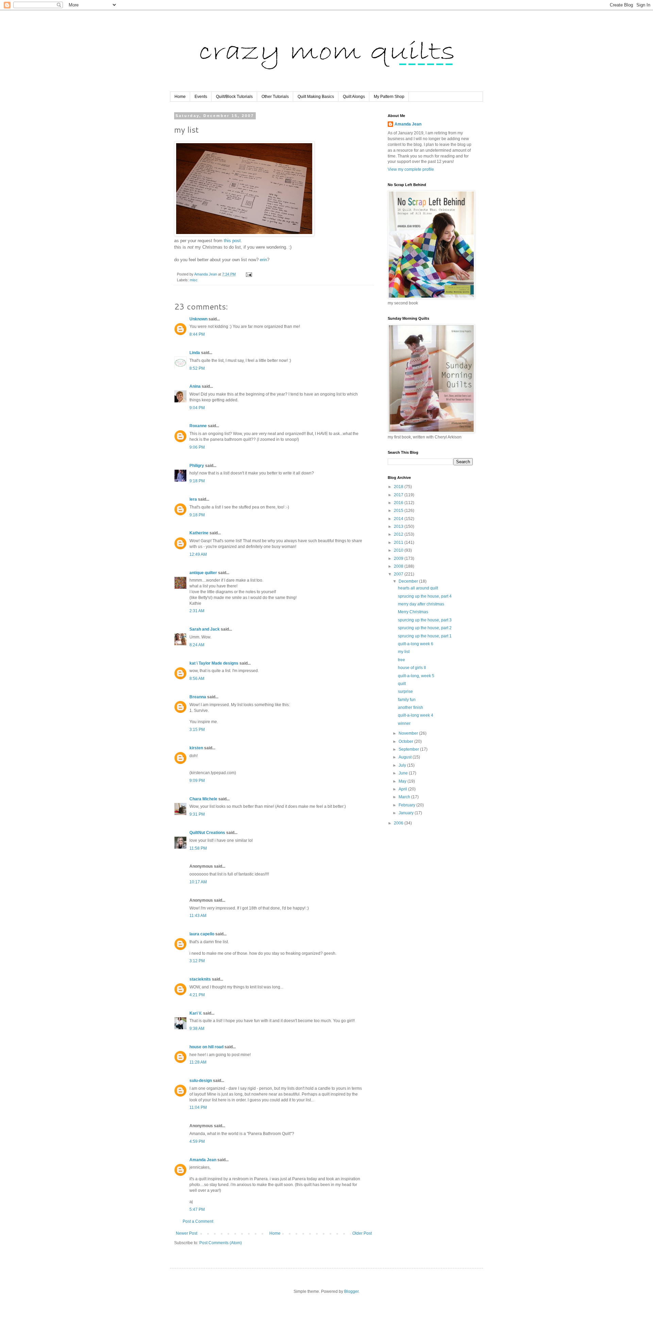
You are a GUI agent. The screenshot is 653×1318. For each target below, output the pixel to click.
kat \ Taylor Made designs (213, 663)
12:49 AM (198, 554)
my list (403, 651)
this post (232, 240)
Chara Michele (203, 799)
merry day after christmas (421, 604)
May (403, 781)
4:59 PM (197, 1141)
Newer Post (186, 1233)
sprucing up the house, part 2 (425, 627)
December (409, 581)
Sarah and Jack (204, 629)
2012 (399, 534)
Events (201, 96)
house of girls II (412, 667)
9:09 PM (197, 780)
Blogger (351, 1291)
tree (401, 659)
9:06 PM (197, 447)
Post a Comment (198, 1221)
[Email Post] (248, 274)
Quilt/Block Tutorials (234, 96)
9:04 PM (197, 407)
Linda (194, 352)
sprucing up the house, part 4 (425, 596)
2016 (399, 502)
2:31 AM (196, 610)
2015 (399, 510)
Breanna (197, 697)
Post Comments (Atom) (220, 1242)
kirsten (196, 748)
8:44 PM (197, 334)
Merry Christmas (413, 612)
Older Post (362, 1233)
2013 (399, 526)
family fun (407, 699)
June (404, 773)
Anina (195, 386)
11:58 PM (198, 848)
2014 (399, 518)
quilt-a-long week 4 (415, 715)
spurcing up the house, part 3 (425, 620)
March (405, 797)
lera (193, 499)
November (409, 733)
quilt (402, 683)
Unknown (198, 319)
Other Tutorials (275, 96)
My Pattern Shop (389, 96)
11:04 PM (198, 1107)
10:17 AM (198, 882)
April (403, 789)
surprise (405, 691)
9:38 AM (196, 1028)
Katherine (198, 533)
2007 (399, 574)
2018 (399, 486)
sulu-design (200, 1080)
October (406, 741)
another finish (410, 707)
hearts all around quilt (418, 588)
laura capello (201, 934)
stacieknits (200, 979)
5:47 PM (197, 1209)
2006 (399, 823)
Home (180, 96)
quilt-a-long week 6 (415, 643)
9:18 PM (197, 481)
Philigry (196, 465)
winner (404, 723)
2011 (399, 542)
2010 (399, 550)
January (407, 813)
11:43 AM (197, 915)
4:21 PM (197, 994)
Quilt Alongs (354, 96)
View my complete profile (411, 169)
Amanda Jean (202, 1159)
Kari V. (195, 1013)
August (406, 757)
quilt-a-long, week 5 (416, 675)
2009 (399, 558)
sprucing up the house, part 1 (425, 636)
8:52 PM (197, 368)
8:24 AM (196, 645)
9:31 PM (197, 814)
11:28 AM (197, 1062)
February (407, 805)
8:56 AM (196, 678)
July (403, 765)
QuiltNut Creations (207, 832)
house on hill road (206, 1047)
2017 (399, 495)
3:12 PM (197, 960)
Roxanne (198, 425)
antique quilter (203, 572)
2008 (399, 566)
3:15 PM (197, 729)
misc (194, 280)
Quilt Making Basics (316, 96)
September (409, 749)
